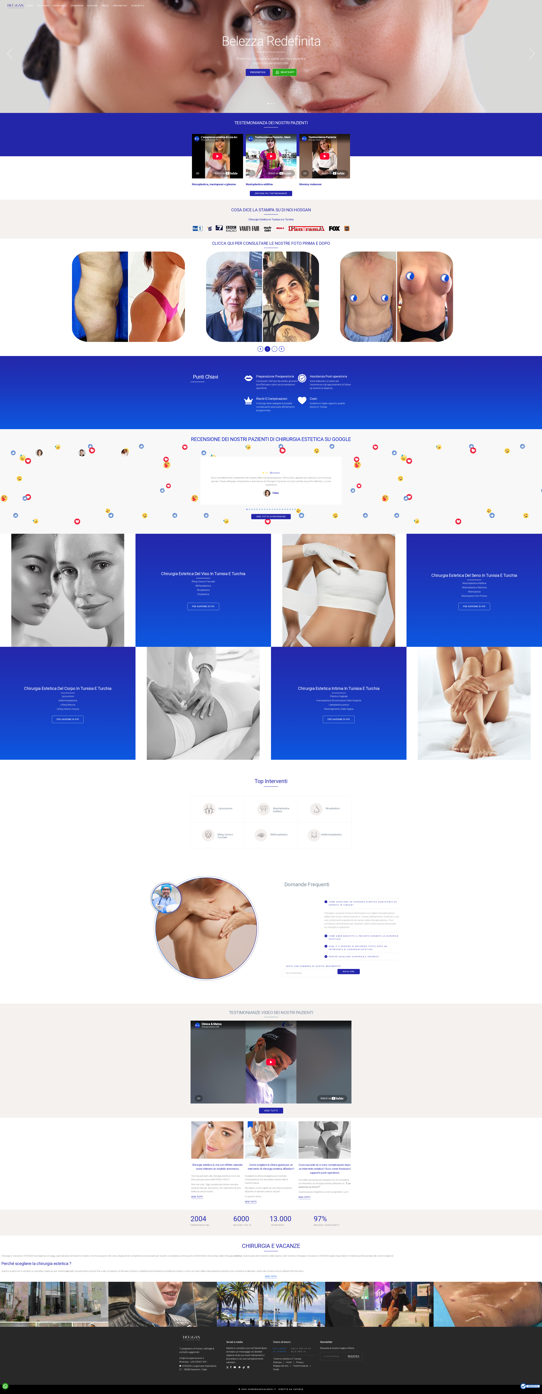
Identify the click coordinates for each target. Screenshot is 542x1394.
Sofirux (298, 1389)
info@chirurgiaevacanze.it (191, 1358)
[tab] (361, 903)
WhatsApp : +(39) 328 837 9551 (193, 1362)
